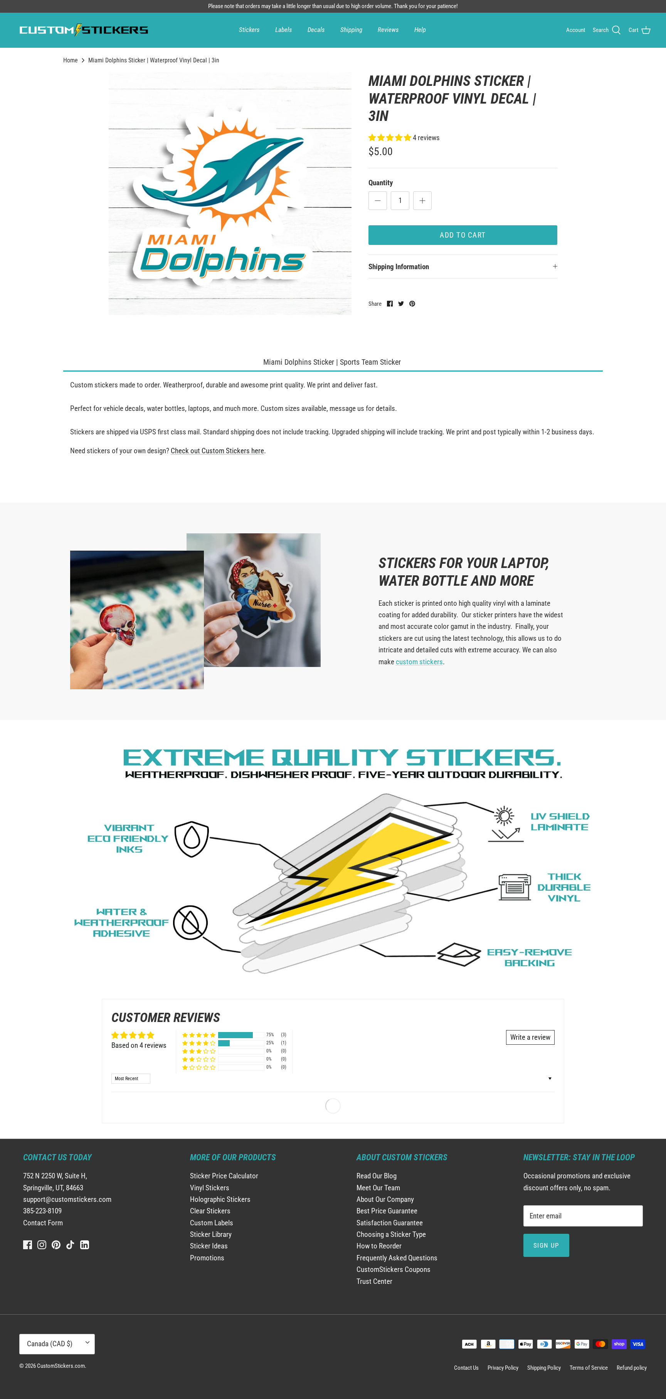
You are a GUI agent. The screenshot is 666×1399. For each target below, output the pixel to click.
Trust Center (374, 1281)
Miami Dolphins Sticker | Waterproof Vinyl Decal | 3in (153, 60)
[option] (230, 193)
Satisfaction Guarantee (390, 1222)
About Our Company (385, 1199)
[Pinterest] (56, 1244)
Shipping (351, 30)
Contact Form (43, 1222)
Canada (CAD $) (49, 1343)
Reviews (388, 30)
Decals (316, 30)
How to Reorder (379, 1246)
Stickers (249, 30)
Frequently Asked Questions (397, 1257)
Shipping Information (398, 266)
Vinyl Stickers (209, 1187)
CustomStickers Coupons (394, 1269)
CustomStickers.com (61, 1365)
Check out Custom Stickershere (217, 450)
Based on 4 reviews (138, 1045)
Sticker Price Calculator (224, 1175)
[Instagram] (41, 1244)
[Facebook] (27, 1244)
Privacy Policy (503, 1367)
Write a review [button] (530, 1037)
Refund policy (632, 1367)
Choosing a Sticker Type (391, 1234)
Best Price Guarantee (387, 1210)
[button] (390, 137)
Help (420, 30)
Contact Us (466, 1367)
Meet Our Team (378, 1187)
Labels (283, 30)
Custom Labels (211, 1222)
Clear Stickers (210, 1210)
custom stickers (419, 661)
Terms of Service (589, 1367)
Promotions (207, 1257)
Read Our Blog (377, 1175)
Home (70, 60)
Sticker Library (211, 1234)
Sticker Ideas (209, 1246)
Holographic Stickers (220, 1199)
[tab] (333, 363)
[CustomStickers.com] (82, 30)
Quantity (380, 182)
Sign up (546, 1245)
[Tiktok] (70, 1244)
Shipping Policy (544, 1367)
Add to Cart (463, 235)
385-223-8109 (42, 1210)
